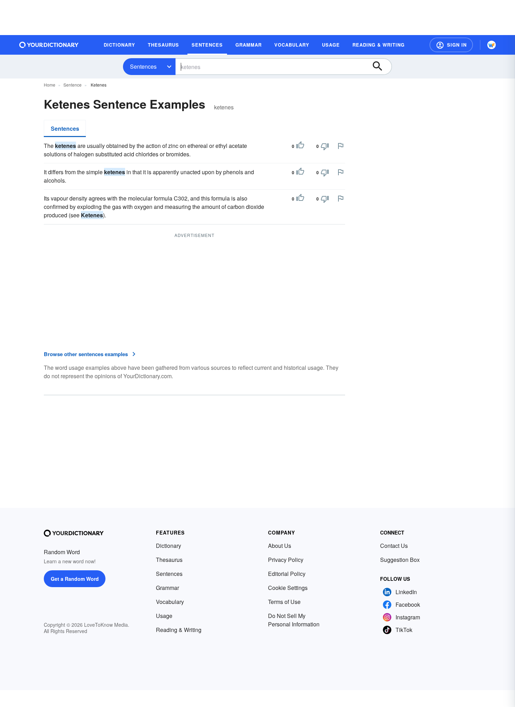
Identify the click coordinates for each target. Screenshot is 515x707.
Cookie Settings (288, 588)
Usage (164, 616)
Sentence (72, 85)
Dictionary (168, 546)
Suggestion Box (400, 560)
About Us (279, 546)
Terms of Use (284, 602)
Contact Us (394, 546)
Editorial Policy (286, 574)
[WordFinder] (491, 45)
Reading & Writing (178, 630)
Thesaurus (169, 560)
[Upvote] (300, 146)
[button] (451, 45)
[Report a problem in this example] (340, 146)
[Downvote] (325, 146)
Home (49, 85)
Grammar (167, 588)
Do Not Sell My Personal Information (294, 620)
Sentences (143, 66)
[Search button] (380, 66)
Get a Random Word (75, 578)
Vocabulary (170, 602)
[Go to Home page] (49, 45)
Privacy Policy (285, 560)
